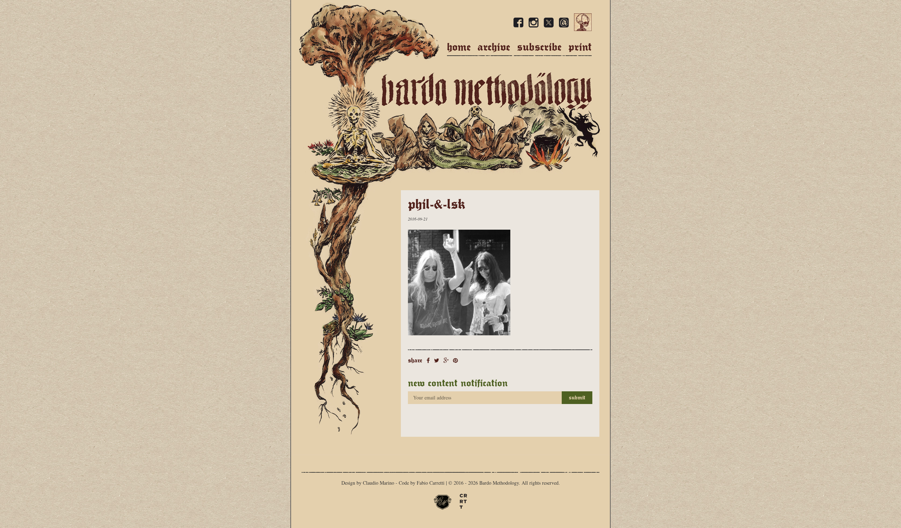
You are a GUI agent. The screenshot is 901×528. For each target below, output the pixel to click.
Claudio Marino (378, 482)
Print (580, 47)
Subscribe (539, 47)
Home (459, 47)
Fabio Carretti (431, 482)
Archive (494, 47)
